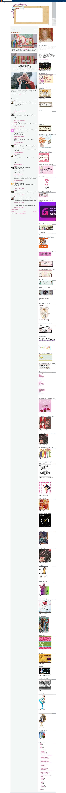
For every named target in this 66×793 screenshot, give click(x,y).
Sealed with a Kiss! (15, 32)
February (43, 786)
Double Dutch (25, 49)
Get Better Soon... (44, 764)
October (42, 751)
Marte (40, 386)
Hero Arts (40, 378)
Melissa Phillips (42, 390)
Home (24, 211)
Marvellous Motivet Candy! (46, 775)
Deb (15, 190)
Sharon (15, 100)
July (42, 779)
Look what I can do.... (45, 772)
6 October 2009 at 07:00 (18, 174)
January (42, 787)
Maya (15, 166)
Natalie (15, 122)
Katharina (40, 381)
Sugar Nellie (41, 393)
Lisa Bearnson (41, 384)
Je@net (15, 182)
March (42, 785)
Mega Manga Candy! (45, 761)
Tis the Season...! (44, 773)
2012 (41, 744)
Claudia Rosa (41, 376)
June (42, 781)
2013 (41, 743)
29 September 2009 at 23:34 (19, 136)
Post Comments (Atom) (21, 213)
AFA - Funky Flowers (45, 758)
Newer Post (13, 211)
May (42, 782)
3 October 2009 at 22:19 (18, 164)
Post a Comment (14, 209)
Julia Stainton (41, 380)
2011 (41, 746)
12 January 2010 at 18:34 (19, 207)
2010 (41, 747)
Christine (40, 375)
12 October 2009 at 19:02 (19, 188)
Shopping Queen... (44, 768)
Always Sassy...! (44, 760)
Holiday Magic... (44, 769)
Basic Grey (41, 373)
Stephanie (16, 128)
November (43, 749)
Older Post (35, 211)
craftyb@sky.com (44, 59)
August (42, 778)
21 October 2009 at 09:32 (19, 202)
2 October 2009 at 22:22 (18, 152)
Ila (14, 196)
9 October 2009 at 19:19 (18, 180)
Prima (40, 392)
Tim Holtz (40, 395)
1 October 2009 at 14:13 (18, 142)
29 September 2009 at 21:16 (19, 126)
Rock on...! (43, 765)
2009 (41, 748)
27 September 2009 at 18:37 (19, 120)
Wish (42, 776)
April (42, 783)
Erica (15, 112)
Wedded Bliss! (43, 766)
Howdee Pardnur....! (44, 757)
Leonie (40, 382)
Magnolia (40, 385)
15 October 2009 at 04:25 (19, 194)
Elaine (15, 138)
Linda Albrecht (41, 383)
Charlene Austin (17, 175)
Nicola (40, 391)
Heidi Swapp (41, 377)
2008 (41, 789)
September (43, 752)
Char (39, 374)
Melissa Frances (42, 389)
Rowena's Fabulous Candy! (46, 762)
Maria (15, 144)
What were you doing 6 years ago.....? (46, 755)
